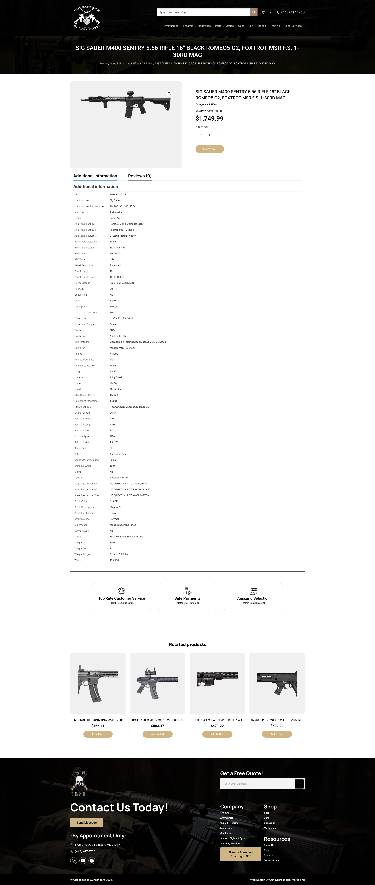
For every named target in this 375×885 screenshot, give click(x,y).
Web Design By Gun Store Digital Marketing (277, 879)
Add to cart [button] (157, 734)
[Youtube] (82, 860)
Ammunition (172, 26)
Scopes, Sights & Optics (233, 838)
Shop (267, 812)
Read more (98, 734)
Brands (262, 26)
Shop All (224, 812)
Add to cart (210, 149)
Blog (266, 850)
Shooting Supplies (230, 843)
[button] (169, 93)
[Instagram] (73, 860)
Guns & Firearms (120, 63)
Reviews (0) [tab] (140, 175)
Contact (268, 855)
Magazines (204, 26)
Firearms (188, 26)
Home (104, 63)
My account (270, 828)
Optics (230, 26)
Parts (218, 26)
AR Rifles (147, 63)
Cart (266, 817)
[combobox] (203, 12)
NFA (250, 26)
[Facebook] (91, 860)
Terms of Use (271, 860)
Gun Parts (225, 833)
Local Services (293, 26)
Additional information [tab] (95, 175)
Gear (241, 26)
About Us (269, 845)
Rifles (136, 63)
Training (275, 26)
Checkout (269, 823)
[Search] (254, 12)
